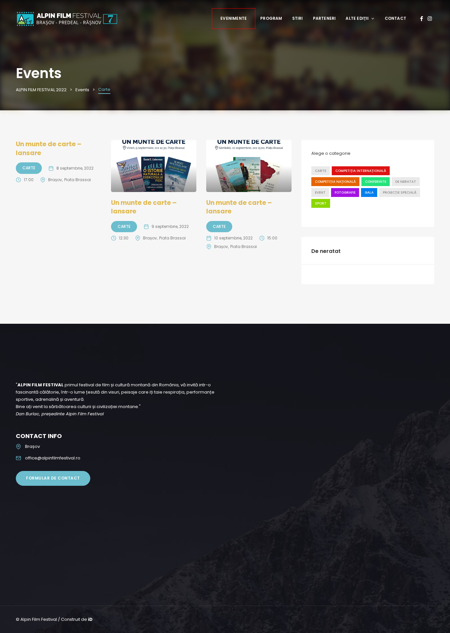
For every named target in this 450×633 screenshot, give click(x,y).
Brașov (55, 179)
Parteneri (324, 18)
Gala (369, 192)
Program (271, 18)
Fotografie (345, 192)
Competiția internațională (360, 171)
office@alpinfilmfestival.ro (52, 458)
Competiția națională (335, 181)
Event (320, 192)
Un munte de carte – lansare (48, 148)
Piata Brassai (77, 179)
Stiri (297, 18)
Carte (28, 168)
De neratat (405, 181)
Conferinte (375, 181)
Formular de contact (53, 478)
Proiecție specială (399, 192)
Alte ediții (357, 18)
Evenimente (233, 18)
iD (90, 619)
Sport (320, 203)
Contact (395, 18)
